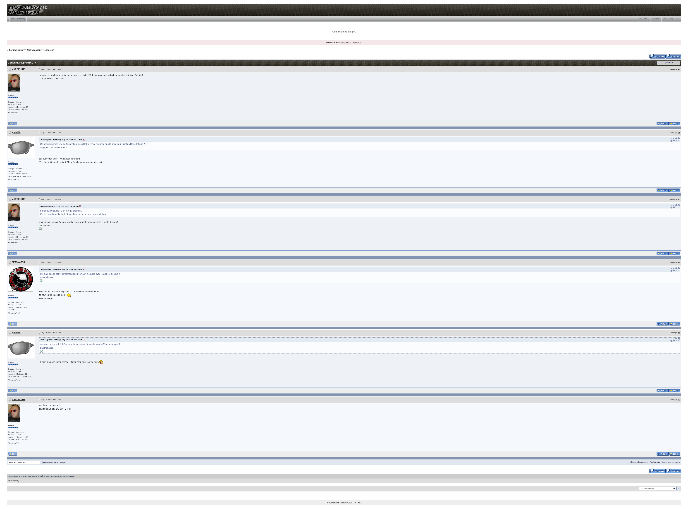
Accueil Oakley (18, 19)
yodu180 (16, 132)
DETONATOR (18, 262)
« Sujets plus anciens (639, 462)
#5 (679, 333)
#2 (679, 132)
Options (668, 63)
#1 (679, 69)
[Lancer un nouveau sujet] (673, 56)
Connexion (346, 42)
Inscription (357, 42)
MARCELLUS (18, 69)
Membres (656, 19)
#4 (679, 262)
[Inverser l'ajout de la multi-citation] (662, 123)
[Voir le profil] (14, 82)
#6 (679, 399)
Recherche (668, 19)
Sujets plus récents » (671, 462)
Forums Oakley (17, 50)
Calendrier (644, 19)
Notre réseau (33, 50)
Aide (677, 19)
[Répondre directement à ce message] (674, 123)
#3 (679, 199)
